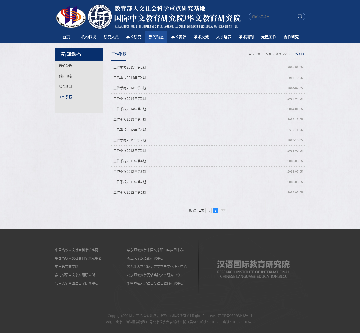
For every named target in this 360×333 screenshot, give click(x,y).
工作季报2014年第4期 (129, 78)
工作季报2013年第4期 (129, 119)
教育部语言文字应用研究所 (75, 275)
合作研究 (291, 37)
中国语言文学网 (66, 266)
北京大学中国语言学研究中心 (76, 283)
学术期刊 (246, 37)
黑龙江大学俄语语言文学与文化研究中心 (157, 266)
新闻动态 (156, 37)
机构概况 (88, 37)
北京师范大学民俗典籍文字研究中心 (153, 275)
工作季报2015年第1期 (129, 67)
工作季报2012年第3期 (129, 171)
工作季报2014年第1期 (129, 109)
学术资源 (178, 37)
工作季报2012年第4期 (129, 161)
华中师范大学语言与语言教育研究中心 (155, 283)
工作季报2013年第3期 (129, 130)
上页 (201, 210)
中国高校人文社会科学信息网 (76, 250)
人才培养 (223, 37)
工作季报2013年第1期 (129, 151)
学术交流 (201, 37)
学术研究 (133, 37)
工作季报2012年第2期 (129, 182)
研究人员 (111, 37)
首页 (66, 37)
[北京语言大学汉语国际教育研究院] (151, 28)
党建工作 (268, 37)
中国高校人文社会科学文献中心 (78, 258)
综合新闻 (65, 86)
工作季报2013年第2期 (129, 140)
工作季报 (65, 97)
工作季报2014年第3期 (129, 88)
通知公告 (65, 66)
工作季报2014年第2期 (129, 98)
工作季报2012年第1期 (129, 192)
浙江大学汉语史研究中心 (145, 258)
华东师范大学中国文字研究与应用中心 (155, 250)
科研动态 (65, 76)
